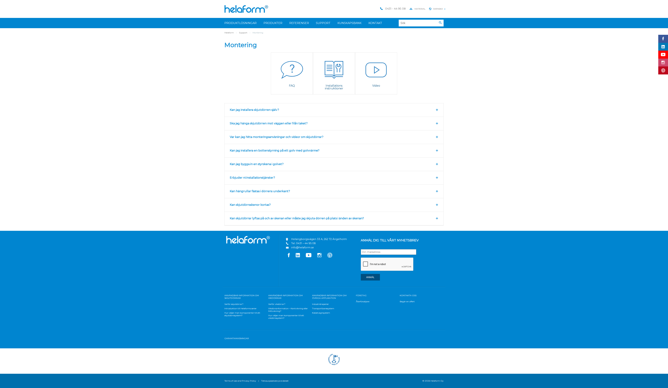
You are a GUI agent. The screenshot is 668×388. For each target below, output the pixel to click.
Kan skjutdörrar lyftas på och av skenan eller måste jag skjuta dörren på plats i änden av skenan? (297, 218)
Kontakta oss (408, 295)
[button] (440, 23)
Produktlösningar (240, 23)
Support (323, 23)
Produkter (273, 23)
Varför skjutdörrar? (233, 304)
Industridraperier (320, 304)
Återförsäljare (362, 301)
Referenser (299, 23)
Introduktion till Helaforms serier (240, 308)
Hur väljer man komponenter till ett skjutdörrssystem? (242, 314)
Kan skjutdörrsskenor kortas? (250, 204)
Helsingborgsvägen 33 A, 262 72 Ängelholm (319, 239)
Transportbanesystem (323, 308)
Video (376, 85)
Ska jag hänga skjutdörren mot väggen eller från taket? (269, 123)
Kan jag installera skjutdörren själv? (254, 109)
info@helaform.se (302, 247)
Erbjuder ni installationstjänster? (252, 177)
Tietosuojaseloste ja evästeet (275, 380)
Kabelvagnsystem (321, 312)
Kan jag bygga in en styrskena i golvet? (257, 164)
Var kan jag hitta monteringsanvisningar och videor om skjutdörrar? (276, 137)
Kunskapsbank (349, 23)
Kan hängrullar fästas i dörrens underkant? (260, 191)
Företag (361, 295)
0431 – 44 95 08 (306, 243)
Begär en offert (407, 301)
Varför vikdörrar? (276, 304)
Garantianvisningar (236, 338)
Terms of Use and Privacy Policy (240, 380)
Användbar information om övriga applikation (329, 296)
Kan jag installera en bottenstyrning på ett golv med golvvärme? (274, 150)
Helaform (246, 8)
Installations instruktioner (334, 87)
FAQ (292, 85)
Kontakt (375, 23)
